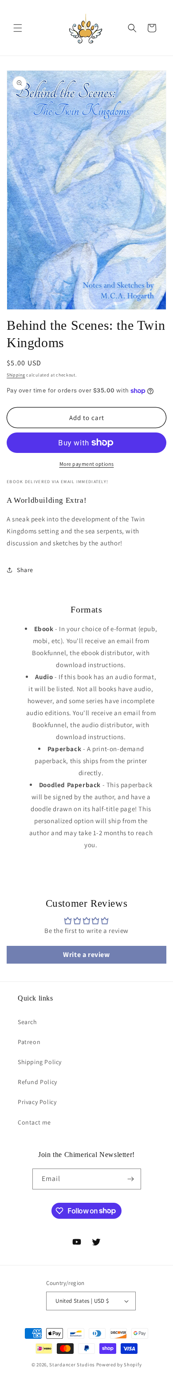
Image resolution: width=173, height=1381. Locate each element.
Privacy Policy (37, 1102)
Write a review (86, 954)
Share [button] (25, 570)
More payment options (86, 463)
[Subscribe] (131, 1179)
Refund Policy (37, 1082)
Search (27, 1022)
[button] (18, 28)
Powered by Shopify (119, 1364)
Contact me (34, 1122)
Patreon (29, 1042)
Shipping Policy (40, 1062)
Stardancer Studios (72, 1364)
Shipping (16, 375)
